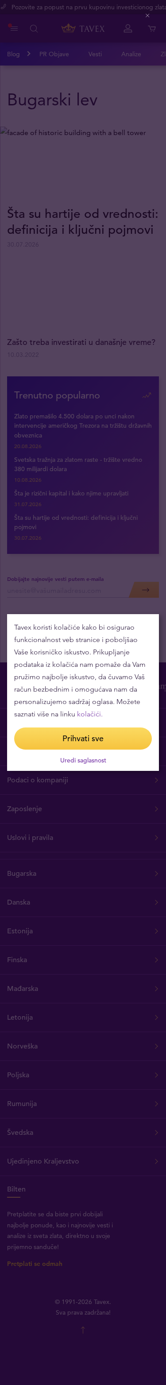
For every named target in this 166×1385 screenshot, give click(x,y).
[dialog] (83, 692)
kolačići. (90, 714)
